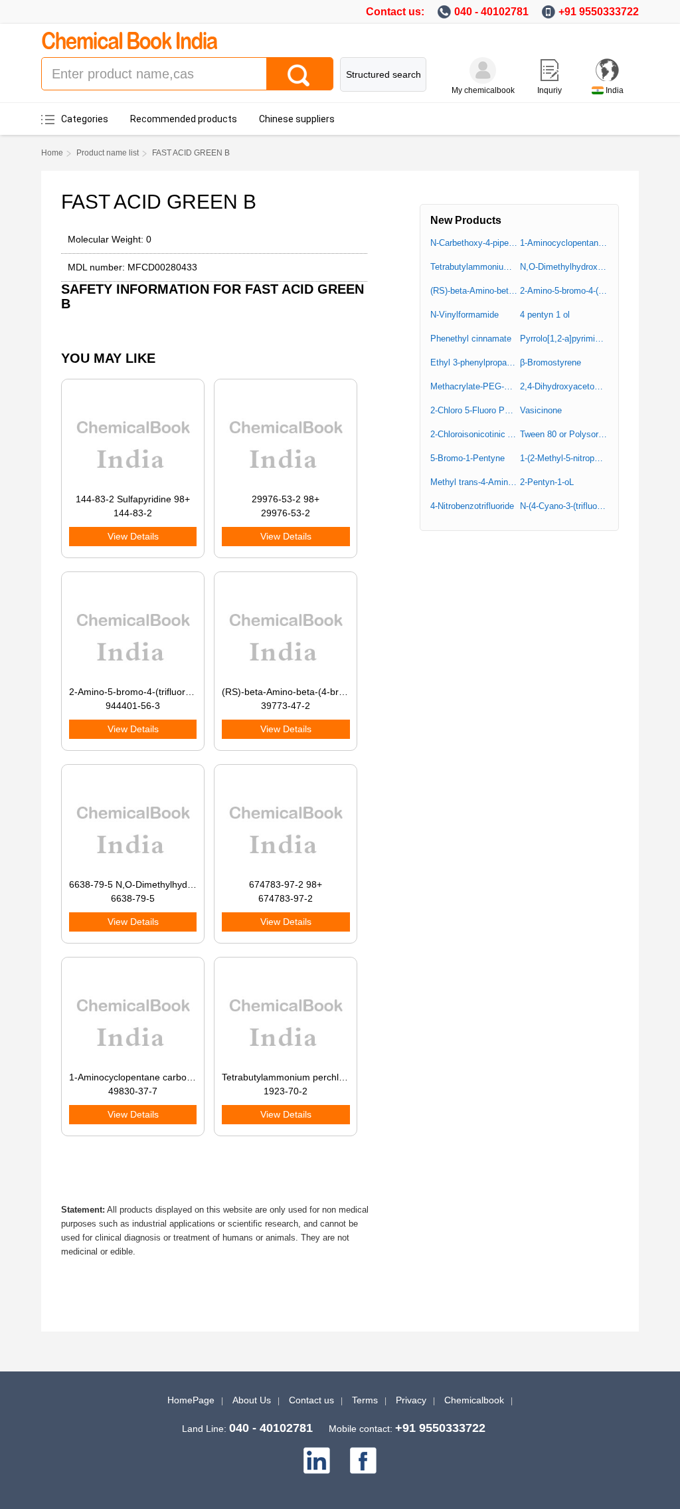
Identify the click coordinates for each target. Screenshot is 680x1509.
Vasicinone (541, 410)
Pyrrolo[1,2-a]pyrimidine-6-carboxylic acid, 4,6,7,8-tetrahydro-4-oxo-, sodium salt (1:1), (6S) (563, 339)
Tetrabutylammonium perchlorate (473, 267)
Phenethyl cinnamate (470, 339)
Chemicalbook (474, 1400)
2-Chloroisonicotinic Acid (473, 434)
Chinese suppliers (297, 119)
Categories (84, 119)
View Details (133, 536)
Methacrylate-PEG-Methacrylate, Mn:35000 (473, 386)
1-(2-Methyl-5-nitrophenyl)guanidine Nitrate (563, 458)
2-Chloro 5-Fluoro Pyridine (473, 410)
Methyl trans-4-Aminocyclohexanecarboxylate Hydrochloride (473, 482)
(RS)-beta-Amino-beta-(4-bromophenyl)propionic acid (473, 291)
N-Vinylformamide (464, 315)
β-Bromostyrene (550, 362)
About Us (251, 1400)
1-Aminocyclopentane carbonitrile (563, 243)
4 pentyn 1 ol (545, 315)
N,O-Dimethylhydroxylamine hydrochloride (563, 267)
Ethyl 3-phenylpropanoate (473, 362)
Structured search (383, 74)
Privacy (411, 1400)
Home (52, 152)
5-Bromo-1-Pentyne (467, 458)
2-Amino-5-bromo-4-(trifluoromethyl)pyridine (563, 291)
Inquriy (549, 90)
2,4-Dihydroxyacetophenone (563, 386)
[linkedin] (316, 1460)
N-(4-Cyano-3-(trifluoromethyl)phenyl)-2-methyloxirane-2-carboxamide (563, 506)
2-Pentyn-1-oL (547, 482)
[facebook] (363, 1460)
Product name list (107, 152)
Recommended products (183, 119)
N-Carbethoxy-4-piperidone (473, 243)
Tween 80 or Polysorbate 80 (563, 434)
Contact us (311, 1400)
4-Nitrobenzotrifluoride (472, 506)
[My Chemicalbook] (482, 70)
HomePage (190, 1400)
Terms (365, 1400)
